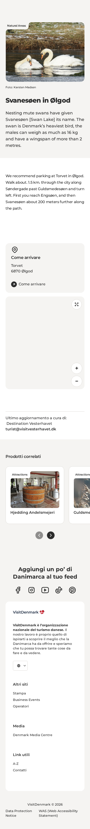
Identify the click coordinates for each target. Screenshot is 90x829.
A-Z (15, 764)
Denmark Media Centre (32, 735)
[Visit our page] (31, 590)
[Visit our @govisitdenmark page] (59, 590)
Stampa (19, 693)
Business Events (26, 700)
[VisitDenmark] (29, 612)
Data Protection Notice (19, 813)
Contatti (20, 770)
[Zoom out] (76, 381)
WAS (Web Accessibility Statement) (58, 813)
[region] (45, 342)
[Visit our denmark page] (18, 590)
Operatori (21, 706)
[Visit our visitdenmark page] (45, 590)
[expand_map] (77, 304)
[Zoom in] (76, 368)
